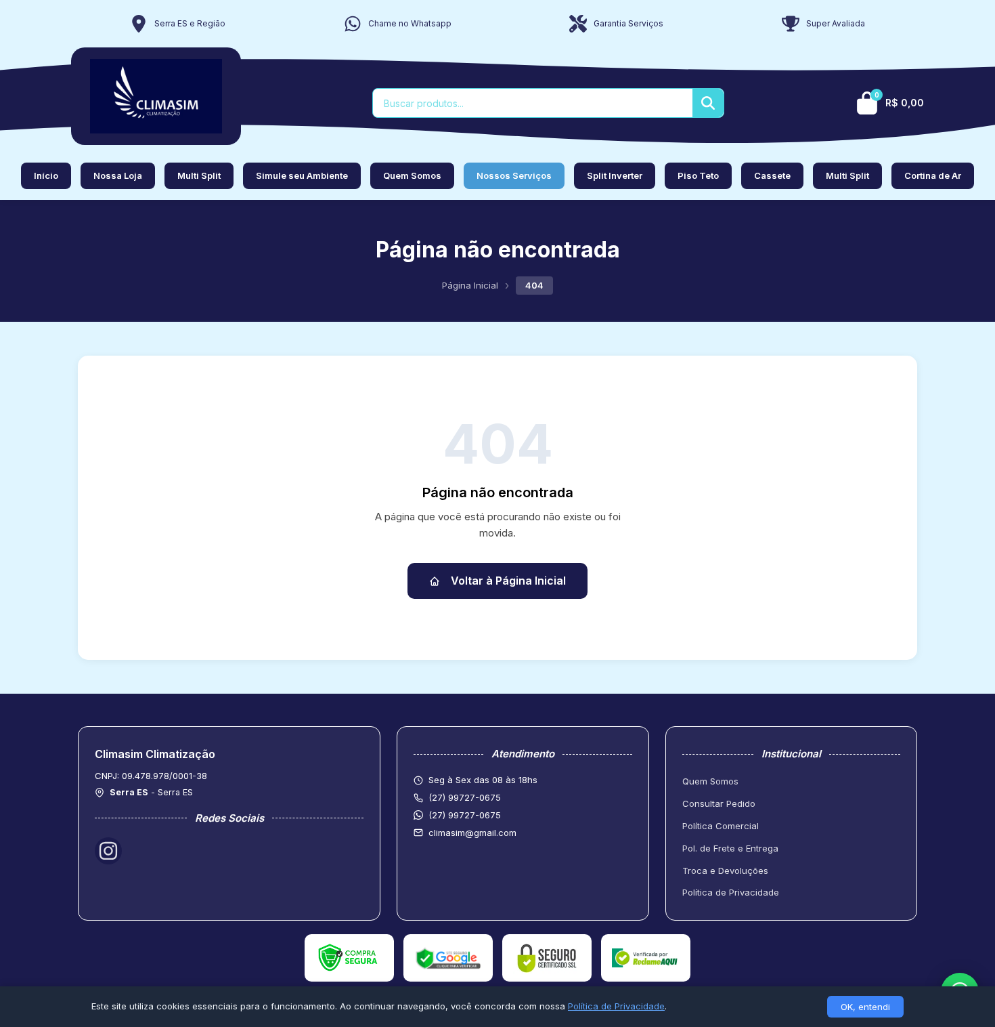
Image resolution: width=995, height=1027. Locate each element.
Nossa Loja (117, 175)
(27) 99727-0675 (464, 815)
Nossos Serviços (514, 175)
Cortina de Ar (932, 175)
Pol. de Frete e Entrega (730, 848)
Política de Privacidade (730, 892)
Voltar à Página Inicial (508, 580)
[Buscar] (708, 103)
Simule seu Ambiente (302, 175)
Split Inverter (614, 175)
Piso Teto (698, 175)
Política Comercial (720, 825)
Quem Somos (412, 175)
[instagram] (108, 850)
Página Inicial (470, 285)
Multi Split (199, 175)
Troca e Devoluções (725, 870)
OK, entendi (865, 1006)
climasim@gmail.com (472, 832)
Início (46, 175)
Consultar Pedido (718, 803)
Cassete (772, 175)
